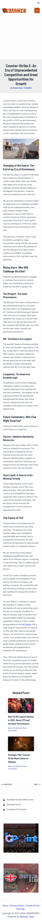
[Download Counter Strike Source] (18, 800)
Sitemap (20, 909)
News (10, 728)
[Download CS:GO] (12, 804)
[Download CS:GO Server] (14, 809)
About (6, 905)
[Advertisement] (21, 37)
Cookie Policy (32, 905)
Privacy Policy (17, 905)
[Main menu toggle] (37, 10)
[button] (39, 3)
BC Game (27, 624)
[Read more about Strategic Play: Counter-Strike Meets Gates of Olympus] (21, 743)
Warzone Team (27, 916)
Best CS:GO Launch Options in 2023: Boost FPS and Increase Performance (21, 720)
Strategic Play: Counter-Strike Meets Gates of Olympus (19, 758)
